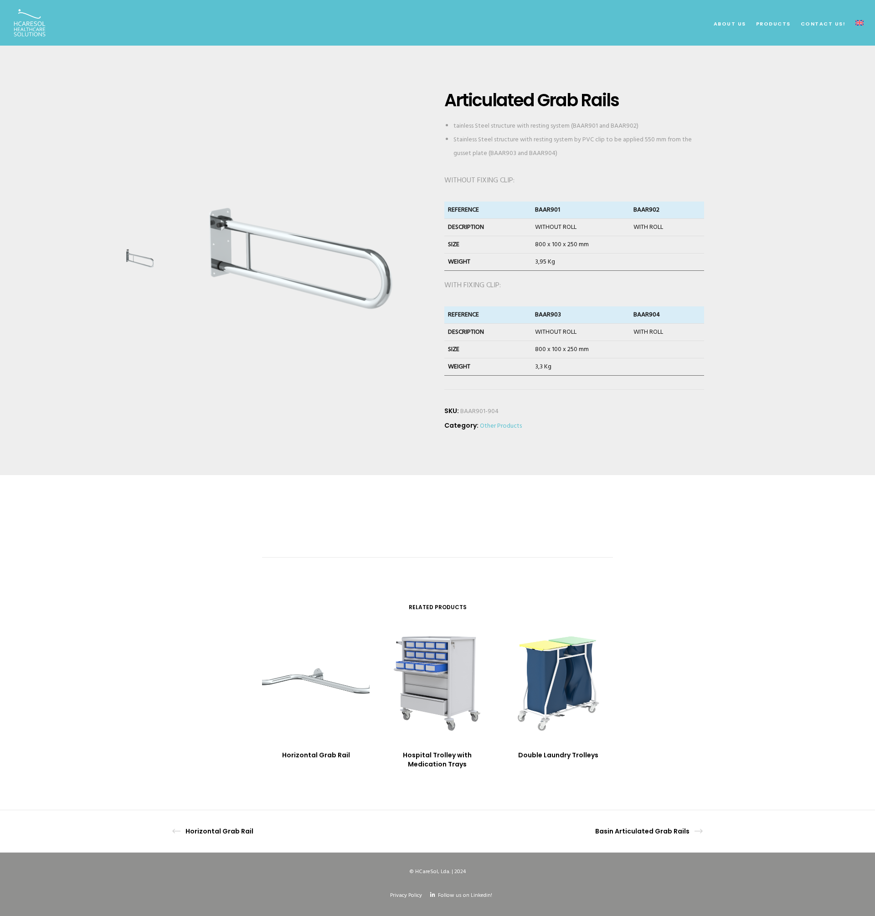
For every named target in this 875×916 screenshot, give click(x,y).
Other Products (501, 426)
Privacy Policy (406, 895)
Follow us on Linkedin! (465, 895)
